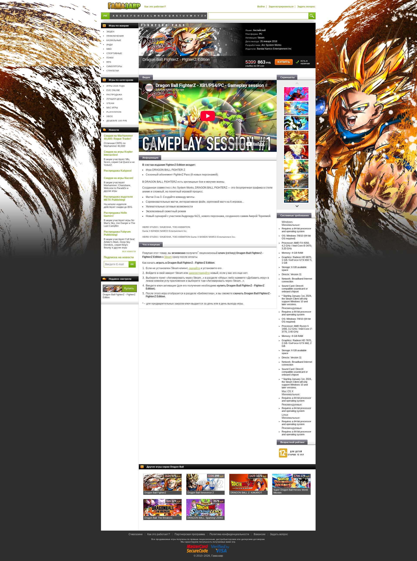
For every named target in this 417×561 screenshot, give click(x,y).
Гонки (109, 57)
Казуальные (113, 40)
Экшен (110, 31)
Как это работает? (155, 6)
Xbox (109, 116)
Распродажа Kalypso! (118, 170)
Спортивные (114, 53)
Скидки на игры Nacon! (118, 178)
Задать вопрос (306, 6)
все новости (129, 251)
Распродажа (114, 94)
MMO (109, 49)
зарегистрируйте (199, 273)
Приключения (115, 36)
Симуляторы (114, 66)
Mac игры (112, 107)
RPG (108, 62)
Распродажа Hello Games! (115, 214)
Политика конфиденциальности (229, 534)
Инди (109, 44)
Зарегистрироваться (281, 6)
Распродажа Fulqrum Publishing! (117, 233)
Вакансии (259, 534)
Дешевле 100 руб (116, 120)
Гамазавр (217, 555)
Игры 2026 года (115, 86)
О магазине (136, 534)
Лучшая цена (114, 99)
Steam (110, 103)
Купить (284, 62)
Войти (261, 6)
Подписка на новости (119, 257)
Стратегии (112, 71)
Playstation (113, 112)
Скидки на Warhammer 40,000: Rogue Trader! (118, 137)
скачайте (194, 268)
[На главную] (124, 6)
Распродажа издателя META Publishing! (118, 198)
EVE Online (113, 90)
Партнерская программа (190, 534)
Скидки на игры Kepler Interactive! (118, 153)
